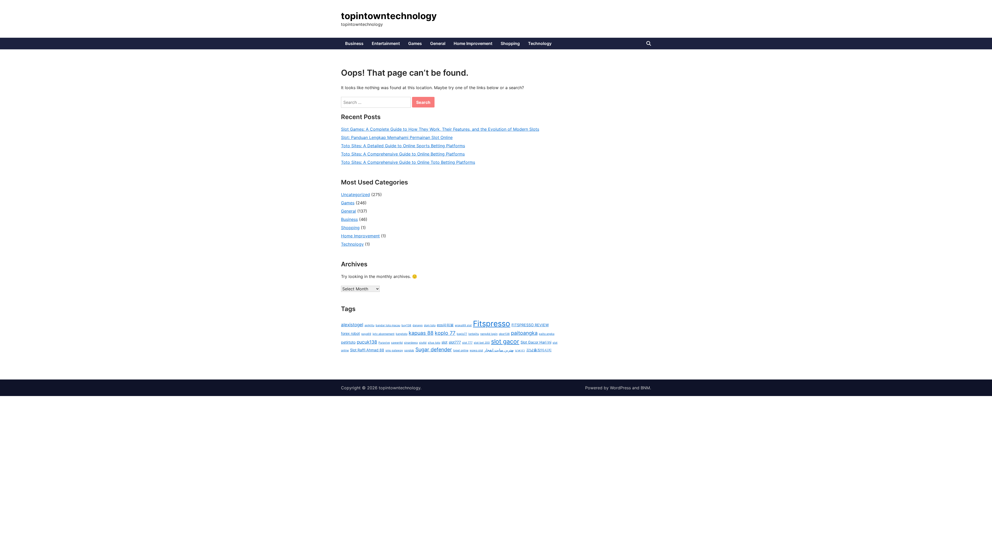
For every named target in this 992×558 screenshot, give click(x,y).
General (437, 43)
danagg (418, 325)
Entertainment (386, 43)
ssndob (409, 350)
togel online (460, 350)
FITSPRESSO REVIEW (530, 325)
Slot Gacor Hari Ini (536, 342)
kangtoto (401, 334)
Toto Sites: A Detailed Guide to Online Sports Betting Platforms (403, 145)
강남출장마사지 (539, 350)
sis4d (423, 342)
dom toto (430, 325)
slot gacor (505, 341)
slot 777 (467, 342)
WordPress (620, 387)
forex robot (350, 333)
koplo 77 (445, 333)
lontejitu (473, 334)
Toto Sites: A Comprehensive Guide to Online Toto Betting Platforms (408, 162)
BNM (645, 387)
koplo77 (462, 334)
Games (415, 43)
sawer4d (397, 342)
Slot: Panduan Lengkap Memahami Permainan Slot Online (397, 137)
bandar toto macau (388, 325)
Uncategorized (355, 194)
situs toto (434, 342)
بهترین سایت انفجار (499, 350)
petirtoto (348, 342)
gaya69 (366, 334)
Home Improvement (473, 43)
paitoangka (524, 333)
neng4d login (489, 334)
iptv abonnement (383, 334)
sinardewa (411, 342)
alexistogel (352, 324)
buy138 (406, 325)
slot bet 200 (482, 342)
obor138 (504, 334)
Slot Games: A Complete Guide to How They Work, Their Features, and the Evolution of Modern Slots (440, 129)
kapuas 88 (421, 333)
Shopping (510, 43)
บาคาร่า (520, 350)
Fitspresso (491, 323)
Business (354, 43)
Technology (540, 43)
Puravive (384, 342)
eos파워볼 (445, 325)
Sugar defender (433, 349)
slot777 (455, 342)
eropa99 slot (463, 325)
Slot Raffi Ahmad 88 (367, 350)
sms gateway (394, 350)
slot (444, 342)
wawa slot (476, 350)
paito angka (546, 334)
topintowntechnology (389, 15)
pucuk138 (367, 342)
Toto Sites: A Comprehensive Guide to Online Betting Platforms (403, 154)
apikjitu (369, 325)
